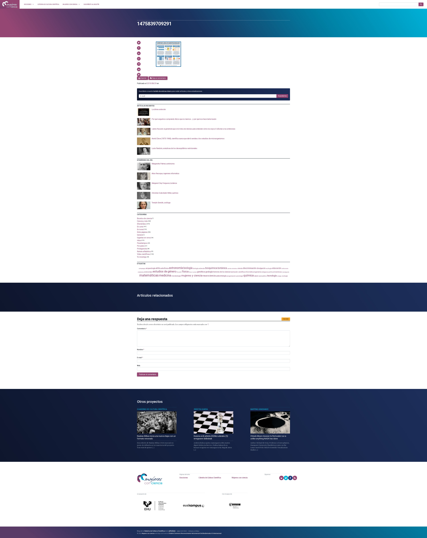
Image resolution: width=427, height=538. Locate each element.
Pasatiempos (142, 243)
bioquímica (211, 268)
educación (276, 268)
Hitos (139, 240)
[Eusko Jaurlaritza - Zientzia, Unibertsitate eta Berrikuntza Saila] (235, 506)
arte (158, 268)
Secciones (183, 478)
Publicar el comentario (147, 374)
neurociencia (209, 275)
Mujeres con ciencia (239, 478)
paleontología (221, 276)
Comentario (142, 329)
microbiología (176, 276)
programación (231, 276)
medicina (165, 275)
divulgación (261, 268)
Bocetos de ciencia (144, 218)
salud (256, 276)
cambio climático (232, 268)
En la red (140, 229)
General (140, 235)
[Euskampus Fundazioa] (193, 506)
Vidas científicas (143, 254)
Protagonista (142, 249)
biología (187, 268)
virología (279, 276)
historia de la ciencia (221, 272)
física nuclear (193, 272)
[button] (139, 42)
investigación (285, 272)
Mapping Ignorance (259, 409)
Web (138, 365)
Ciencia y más (142, 221)
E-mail (140, 357)
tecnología (272, 275)
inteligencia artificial (267, 272)
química (248, 275)
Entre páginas (142, 232)
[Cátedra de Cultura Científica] (155, 506)
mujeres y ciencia (191, 275)
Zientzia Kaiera (201, 409)
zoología (285, 276)
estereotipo (148, 272)
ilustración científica (238, 272)
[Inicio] (10, 4)
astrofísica (164, 268)
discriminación (249, 268)
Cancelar (286, 319)
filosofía (179, 272)
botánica (222, 268)
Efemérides (141, 224)
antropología (142, 268)
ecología (269, 268)
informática (249, 272)
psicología (239, 276)
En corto (140, 227)
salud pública (262, 276)
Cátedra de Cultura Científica (210, 478)
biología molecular (199, 268)
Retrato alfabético (144, 251)
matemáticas (149, 275)
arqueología (151, 268)
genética (201, 271)
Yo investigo (141, 257)
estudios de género (164, 271)
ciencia (240, 268)
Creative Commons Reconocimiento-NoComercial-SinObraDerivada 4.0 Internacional (195, 533)
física (185, 271)
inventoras (278, 272)
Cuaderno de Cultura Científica (152, 409)
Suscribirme (282, 96)
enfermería (285, 268)
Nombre (140, 349)
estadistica (141, 272)
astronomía (176, 268)
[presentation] (213, 112)
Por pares (141, 246)
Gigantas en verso (144, 238)
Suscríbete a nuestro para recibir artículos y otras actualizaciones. (170, 91)
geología (209, 272)
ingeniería (257, 272)
